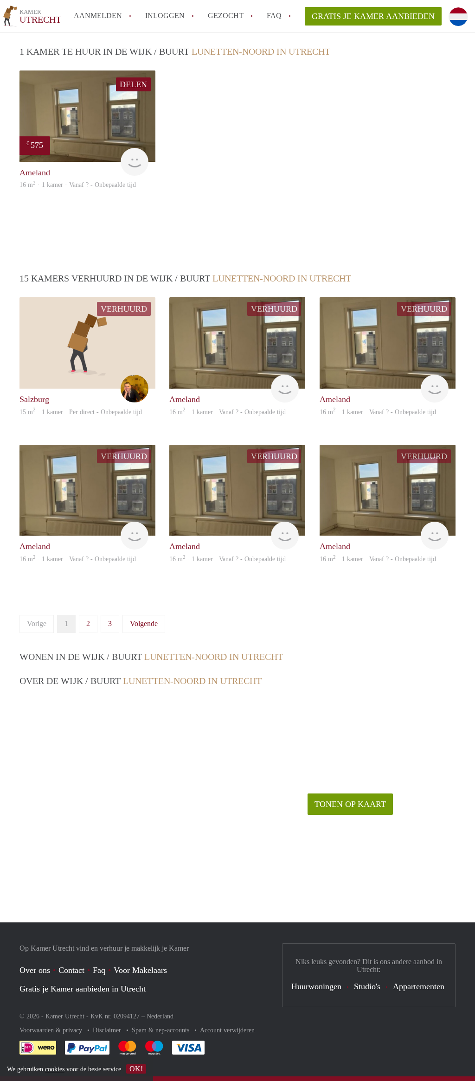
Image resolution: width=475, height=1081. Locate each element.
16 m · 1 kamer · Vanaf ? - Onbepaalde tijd (77, 184)
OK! (136, 1069)
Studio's (367, 986)
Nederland (160, 1016)
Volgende (144, 623)
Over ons (34, 970)
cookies (54, 1069)
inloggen (165, 15)
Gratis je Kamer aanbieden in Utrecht (82, 988)
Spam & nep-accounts (161, 1030)
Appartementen (418, 986)
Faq (99, 970)
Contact (71, 970)
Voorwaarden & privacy (51, 1030)
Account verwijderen (227, 1030)
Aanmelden (98, 15)
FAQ (274, 15)
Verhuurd (124, 308)
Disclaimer (108, 1030)
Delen (133, 84)
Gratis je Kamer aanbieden (373, 16)
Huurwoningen (316, 986)
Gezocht (226, 15)
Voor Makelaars (140, 970)
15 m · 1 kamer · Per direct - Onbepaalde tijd (80, 412)
